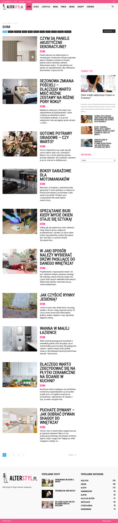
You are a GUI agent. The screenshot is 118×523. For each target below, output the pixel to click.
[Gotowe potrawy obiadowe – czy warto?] (20, 143)
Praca (63, 7)
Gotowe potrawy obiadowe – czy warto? (56, 137)
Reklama (21, 1)
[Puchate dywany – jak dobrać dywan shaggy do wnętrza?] (20, 420)
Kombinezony (86, 491)
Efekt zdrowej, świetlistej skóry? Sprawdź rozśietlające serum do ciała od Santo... (104, 131)
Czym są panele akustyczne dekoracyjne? (54, 42)
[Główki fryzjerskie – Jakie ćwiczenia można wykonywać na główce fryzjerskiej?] (86, 119)
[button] (112, 6)
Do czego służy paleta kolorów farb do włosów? (65, 504)
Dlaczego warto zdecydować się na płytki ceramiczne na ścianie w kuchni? (57, 372)
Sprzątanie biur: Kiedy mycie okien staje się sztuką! (56, 215)
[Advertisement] (59, 16)
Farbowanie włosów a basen (64, 481)
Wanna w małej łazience (54, 330)
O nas (15, 1)
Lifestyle (46, 7)
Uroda (72, 7)
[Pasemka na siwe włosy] (47, 494)
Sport (48, 32)
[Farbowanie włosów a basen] (47, 483)
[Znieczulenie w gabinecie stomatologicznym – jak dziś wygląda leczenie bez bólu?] (86, 143)
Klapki (84, 495)
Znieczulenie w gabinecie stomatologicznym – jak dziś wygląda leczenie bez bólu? (103, 143)
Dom (29, 7)
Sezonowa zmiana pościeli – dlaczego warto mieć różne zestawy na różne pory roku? (57, 91)
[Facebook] (113, 1)
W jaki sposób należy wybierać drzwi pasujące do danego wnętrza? (57, 257)
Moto (30, 32)
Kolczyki (84, 481)
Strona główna (7, 1)
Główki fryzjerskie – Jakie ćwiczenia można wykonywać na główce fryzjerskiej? (104, 119)
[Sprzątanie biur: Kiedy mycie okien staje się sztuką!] (20, 221)
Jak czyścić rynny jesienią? (57, 297)
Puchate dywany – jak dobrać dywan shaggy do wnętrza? (57, 416)
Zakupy (80, 7)
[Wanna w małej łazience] (20, 338)
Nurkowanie (86, 509)
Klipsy (84, 488)
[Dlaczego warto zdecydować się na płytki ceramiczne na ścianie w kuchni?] (20, 374)
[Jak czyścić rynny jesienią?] (20, 305)
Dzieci (36, 7)
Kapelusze (85, 502)
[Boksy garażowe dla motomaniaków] (20, 181)
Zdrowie (90, 7)
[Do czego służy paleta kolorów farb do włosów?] (47, 505)
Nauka (36, 32)
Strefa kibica (86, 506)
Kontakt (29, 1)
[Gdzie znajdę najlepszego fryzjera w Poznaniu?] (98, 83)
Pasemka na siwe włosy (65, 491)
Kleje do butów (87, 498)
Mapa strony (107, 521)
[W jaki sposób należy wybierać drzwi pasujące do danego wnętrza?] (20, 261)
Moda (55, 7)
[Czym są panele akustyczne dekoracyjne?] (20, 48)
